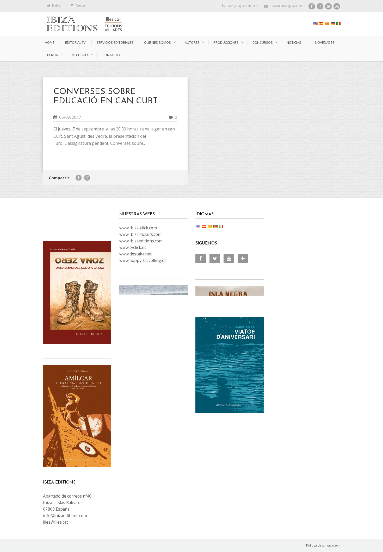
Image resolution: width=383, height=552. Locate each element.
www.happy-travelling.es (142, 260)
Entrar (57, 5)
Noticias (294, 42)
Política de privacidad (322, 545)
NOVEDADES (325, 42)
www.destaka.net (135, 254)
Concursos (262, 42)
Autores (192, 42)
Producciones (226, 42)
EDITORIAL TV (75, 42)
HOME (49, 42)
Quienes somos (157, 42)
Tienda (52, 55)
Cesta (80, 5)
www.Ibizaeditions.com (141, 241)
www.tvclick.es (132, 247)
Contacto (111, 55)
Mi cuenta (80, 55)
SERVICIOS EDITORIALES (114, 42)
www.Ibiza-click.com (138, 228)
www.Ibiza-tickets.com (140, 234)
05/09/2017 (70, 117)
